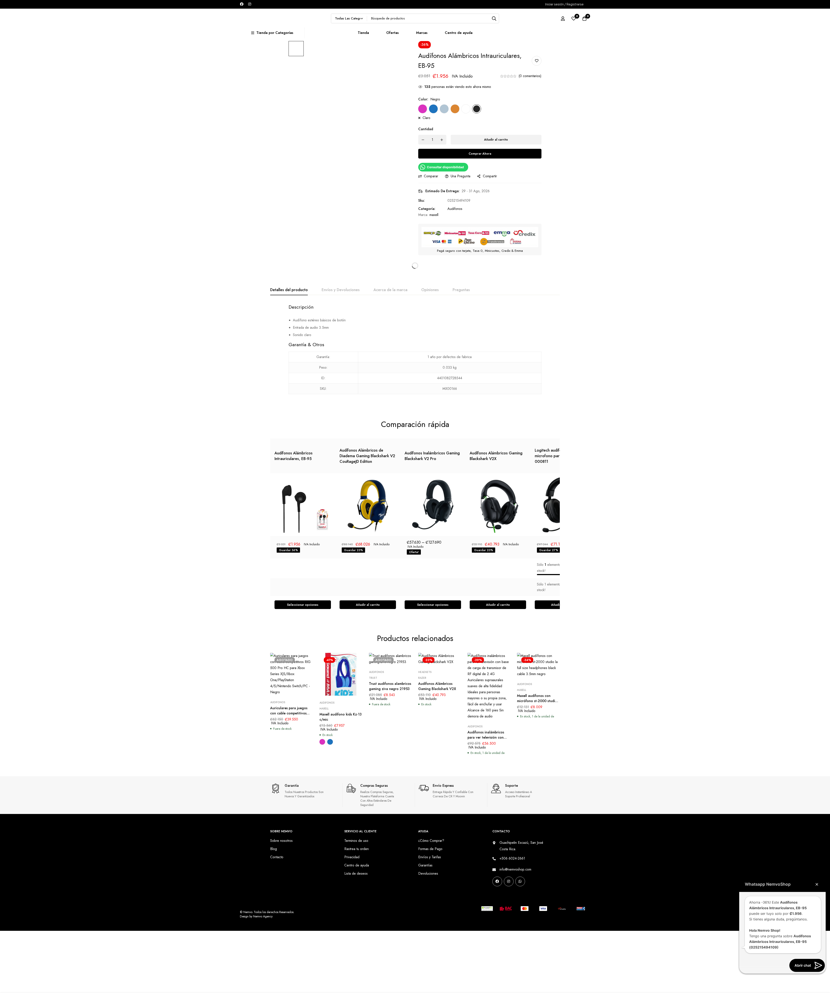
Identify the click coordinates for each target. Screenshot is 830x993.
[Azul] (433, 108)
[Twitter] (521, 895)
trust (373, 678)
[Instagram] (250, 4)
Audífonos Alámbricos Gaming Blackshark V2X (496, 456)
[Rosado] (422, 108)
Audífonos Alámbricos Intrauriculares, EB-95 (294, 456)
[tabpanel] (415, 351)
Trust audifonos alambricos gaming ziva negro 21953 (390, 686)
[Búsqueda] (494, 18)
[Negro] (476, 108)
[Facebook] (242, 4)
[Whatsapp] (520, 881)
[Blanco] (465, 108)
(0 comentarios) (530, 75)
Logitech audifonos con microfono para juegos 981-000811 (559, 455)
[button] (368, 604)
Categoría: (426, 208)
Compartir (490, 176)
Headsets (425, 672)
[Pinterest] (493, 895)
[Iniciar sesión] (562, 18)
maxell (433, 214)
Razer (422, 678)
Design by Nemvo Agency (256, 916)
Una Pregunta (460, 176)
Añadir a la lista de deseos (536, 61)
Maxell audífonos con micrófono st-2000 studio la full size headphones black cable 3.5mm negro (537, 703)
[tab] (289, 290)
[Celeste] (444, 108)
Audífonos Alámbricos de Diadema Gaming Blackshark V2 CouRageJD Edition (367, 455)
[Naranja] (455, 108)
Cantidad (425, 129)
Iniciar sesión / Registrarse (564, 4)
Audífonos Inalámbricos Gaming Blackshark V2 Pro (432, 456)
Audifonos (454, 208)
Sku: (421, 200)
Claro (426, 117)
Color (423, 99)
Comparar (431, 176)
